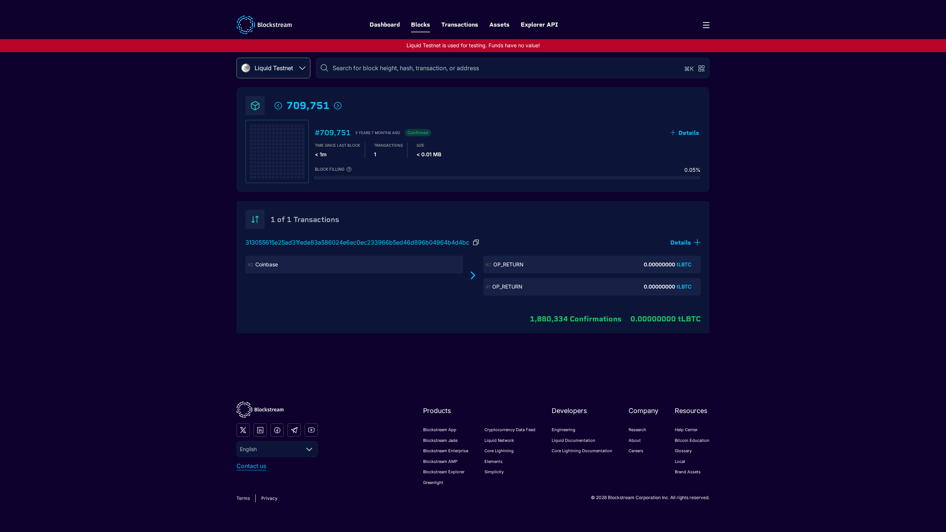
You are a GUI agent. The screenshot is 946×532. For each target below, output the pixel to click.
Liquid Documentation (573, 440)
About (635, 440)
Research (637, 429)
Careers (636, 450)
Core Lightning (499, 450)
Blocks (420, 24)
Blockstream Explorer (444, 471)
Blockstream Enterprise (445, 450)
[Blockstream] (260, 409)
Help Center (686, 429)
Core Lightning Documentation (582, 450)
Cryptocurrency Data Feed (509, 429)
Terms (243, 498)
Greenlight (433, 482)
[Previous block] (278, 106)
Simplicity (494, 471)
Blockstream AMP (440, 461)
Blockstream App (439, 429)
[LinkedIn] (260, 430)
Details (688, 132)
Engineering (563, 429)
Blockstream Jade (440, 440)
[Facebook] (277, 430)
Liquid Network (499, 440)
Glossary (683, 450)
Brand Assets (688, 471)
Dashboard (385, 24)
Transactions (459, 24)
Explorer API (539, 24)
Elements (493, 461)
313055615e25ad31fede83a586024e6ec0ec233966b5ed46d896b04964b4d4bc (357, 242)
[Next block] (338, 106)
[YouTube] (311, 430)
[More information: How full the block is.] (349, 169)
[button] (685, 242)
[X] (243, 430)
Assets (499, 24)
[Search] (324, 68)
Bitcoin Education (692, 440)
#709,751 (333, 132)
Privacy (269, 498)
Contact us (251, 466)
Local (680, 461)
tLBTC (684, 264)
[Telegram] (294, 430)
